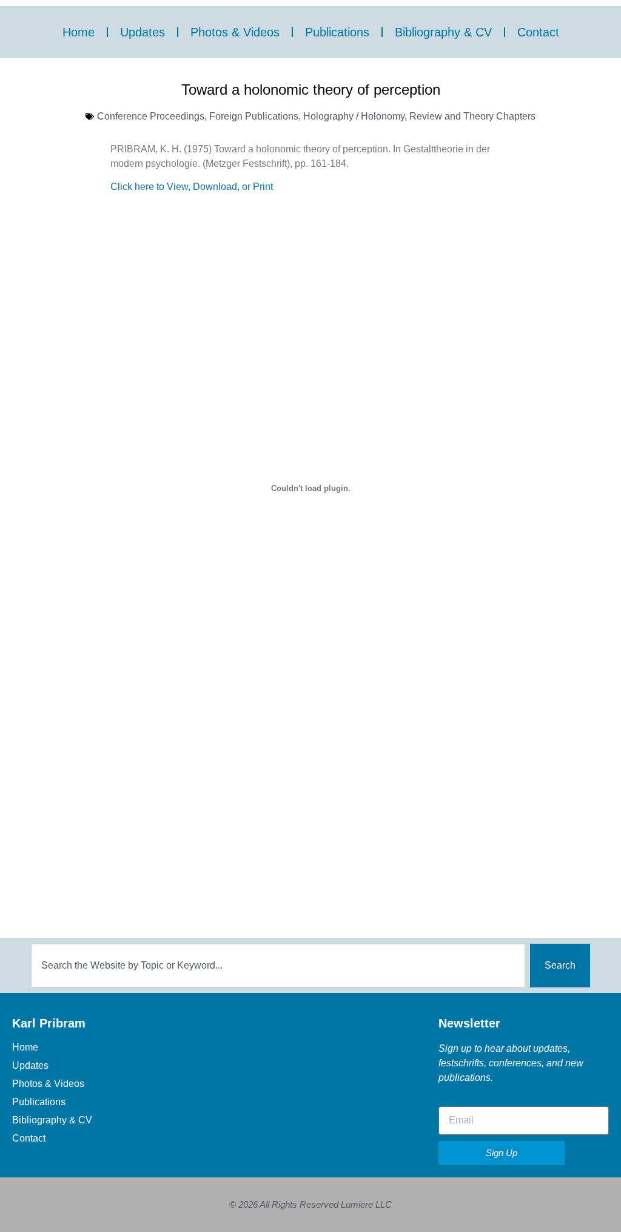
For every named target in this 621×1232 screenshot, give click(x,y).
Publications (337, 32)
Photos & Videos (235, 32)
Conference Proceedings (150, 116)
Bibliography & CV (443, 32)
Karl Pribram (49, 1023)
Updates (142, 32)
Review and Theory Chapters (472, 116)
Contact (538, 32)
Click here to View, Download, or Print (191, 186)
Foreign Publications (253, 116)
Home (78, 32)
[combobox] (278, 965)
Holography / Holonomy (353, 116)
